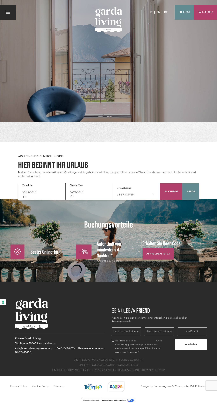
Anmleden (191, 344)
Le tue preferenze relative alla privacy (114, 400)
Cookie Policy (40, 387)
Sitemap (59, 387)
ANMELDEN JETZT (158, 253)
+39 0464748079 (65, 348)
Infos (186, 12)
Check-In (27, 185)
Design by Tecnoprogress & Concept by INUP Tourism (173, 387)
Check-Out (76, 185)
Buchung (207, 12)
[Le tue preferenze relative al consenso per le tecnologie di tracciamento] (3, 302)
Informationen (146, 341)
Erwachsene (124, 188)
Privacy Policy (18, 387)
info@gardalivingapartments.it (33, 348)
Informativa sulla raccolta (91, 400)
